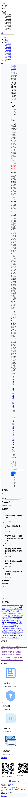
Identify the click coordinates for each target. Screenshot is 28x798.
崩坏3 (10, 617)
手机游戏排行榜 (15, 620)
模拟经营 (8, 23)
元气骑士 (15, 607)
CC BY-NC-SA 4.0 (6, 789)
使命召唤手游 (8, 607)
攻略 (4, 11)
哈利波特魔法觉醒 (11, 613)
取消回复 (13, 473)
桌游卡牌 (8, 22)
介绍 (17, 605)
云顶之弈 (11, 605)
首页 (15, 73)
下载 (4, 13)
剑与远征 (17, 609)
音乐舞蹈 (8, 25)
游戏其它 (8, 29)
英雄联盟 (12, 630)
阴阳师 (14, 638)
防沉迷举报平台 (15, 781)
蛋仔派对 (8, 632)
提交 (13, 475)
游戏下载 (5, 42)
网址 (4, 8)
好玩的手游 (12, 615)
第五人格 (16, 628)
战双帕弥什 (18, 618)
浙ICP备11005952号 (7, 785)
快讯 (5, 7)
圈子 (5, 3)
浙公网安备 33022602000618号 (9, 787)
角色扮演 (8, 14)
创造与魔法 (9, 609)
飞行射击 (8, 26)
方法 (9, 622)
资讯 (5, 5)
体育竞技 (8, 17)
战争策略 (8, 20)
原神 (7, 611)
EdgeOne (15, 789)
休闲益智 (8, 16)
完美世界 (4, 617)
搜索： (3, 498)
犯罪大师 (7, 626)
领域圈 (11, 784)
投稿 (2, 63)
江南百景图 (14, 623)
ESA (21, 789)
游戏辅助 (8, 28)
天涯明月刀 (5, 615)
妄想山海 (19, 615)
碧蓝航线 (10, 628)
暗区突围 (7, 623)
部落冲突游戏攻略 (12, 635)
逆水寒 (15, 632)
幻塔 (7, 618)
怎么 (12, 618)
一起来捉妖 (5, 605)
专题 (4, 10)
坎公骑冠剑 (20, 613)
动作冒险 (8, 19)
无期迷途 (13, 622)
